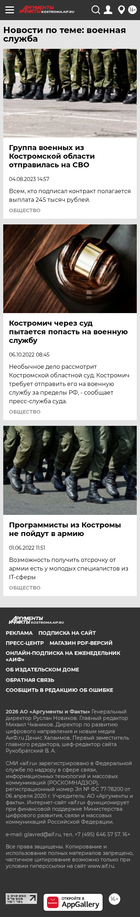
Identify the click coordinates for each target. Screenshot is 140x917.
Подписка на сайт (67, 633)
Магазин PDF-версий (81, 643)
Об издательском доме (42, 669)
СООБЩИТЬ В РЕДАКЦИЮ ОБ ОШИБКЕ (59, 690)
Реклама (19, 633)
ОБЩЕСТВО (25, 210)
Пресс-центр (25, 643)
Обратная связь (30, 680)
